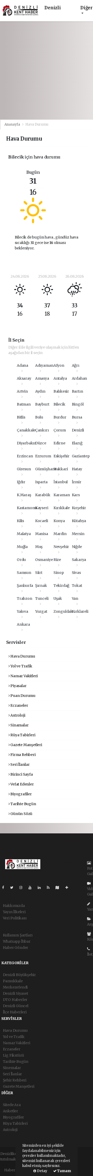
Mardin (60, 533)
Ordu (21, 559)
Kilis (20, 520)
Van (75, 598)
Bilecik (59, 404)
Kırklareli (80, 611)
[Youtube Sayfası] (32, 887)
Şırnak (41, 585)
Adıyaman (44, 365)
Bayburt (42, 404)
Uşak (57, 598)
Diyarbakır (26, 443)
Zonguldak (63, 611)
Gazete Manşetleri (26, 744)
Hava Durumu (22, 656)
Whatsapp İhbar (16, 941)
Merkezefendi (15, 987)
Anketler (10, 1111)
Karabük (42, 495)
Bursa (77, 417)
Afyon (58, 365)
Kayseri (41, 508)
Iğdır (21, 482)
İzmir (76, 482)
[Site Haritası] (59, 887)
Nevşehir (61, 546)
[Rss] (50, 887)
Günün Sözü (21, 813)
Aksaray (24, 378)
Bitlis (21, 417)
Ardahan (79, 378)
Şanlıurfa (25, 585)
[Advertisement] (46, 70)
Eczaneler (19, 705)
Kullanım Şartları (18, 935)
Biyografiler (21, 794)
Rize (57, 559)
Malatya (24, 533)
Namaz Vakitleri (24, 676)
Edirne (59, 443)
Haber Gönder (15, 947)
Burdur (59, 417)
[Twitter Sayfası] (14, 887)
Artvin (22, 391)
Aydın (40, 391)
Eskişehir (61, 456)
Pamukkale (13, 981)
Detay (41, 1171)
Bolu (39, 417)
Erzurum (43, 456)
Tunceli (42, 598)
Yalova (22, 611)
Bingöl (78, 404)
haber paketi (11, 1164)
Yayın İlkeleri (14, 912)
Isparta (41, 482)
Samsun (24, 572)
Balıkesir (61, 391)
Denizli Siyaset (15, 993)
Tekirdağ (61, 585)
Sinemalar (12, 1067)
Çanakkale (26, 430)
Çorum (59, 430)
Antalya (60, 378)
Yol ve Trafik (21, 666)
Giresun (24, 469)
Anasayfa (12, 124)
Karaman (61, 495)
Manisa (41, 533)
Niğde (77, 546)
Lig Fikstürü (13, 1055)
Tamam (64, 1171)
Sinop (58, 572)
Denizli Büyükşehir (19, 974)
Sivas (76, 572)
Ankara (23, 624)
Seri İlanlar (20, 764)
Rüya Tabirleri (22, 735)
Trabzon (24, 598)
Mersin (78, 533)
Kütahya (79, 520)
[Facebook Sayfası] (5, 887)
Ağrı (75, 365)
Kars (76, 495)
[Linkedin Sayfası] (41, 887)
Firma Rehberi (22, 754)
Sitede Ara (12, 1104)
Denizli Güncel (15, 1006)
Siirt (38, 572)
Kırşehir (79, 508)
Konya (59, 520)
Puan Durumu (22, 695)
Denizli (78, 430)
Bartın (77, 391)
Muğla (22, 546)
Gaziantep (81, 456)
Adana (22, 365)
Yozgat (41, 611)
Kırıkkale (61, 508)
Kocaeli (41, 520)
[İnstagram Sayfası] (23, 887)
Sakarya (79, 559)
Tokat (77, 585)
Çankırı (42, 430)
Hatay (77, 469)
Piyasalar (18, 685)
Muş (39, 546)
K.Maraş (24, 495)
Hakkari (60, 469)
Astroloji (17, 715)
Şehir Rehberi (15, 1080)
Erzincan (25, 456)
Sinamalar (19, 725)
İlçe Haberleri (15, 1012)
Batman (24, 404)
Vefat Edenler (22, 784)
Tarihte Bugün (23, 804)
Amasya (42, 378)
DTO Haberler (15, 999)
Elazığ (77, 443)
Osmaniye (44, 559)
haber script (81, 1164)
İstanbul (60, 482)
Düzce (40, 443)
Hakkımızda (14, 905)
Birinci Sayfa (21, 774)
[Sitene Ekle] (68, 887)
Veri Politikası (15, 918)
